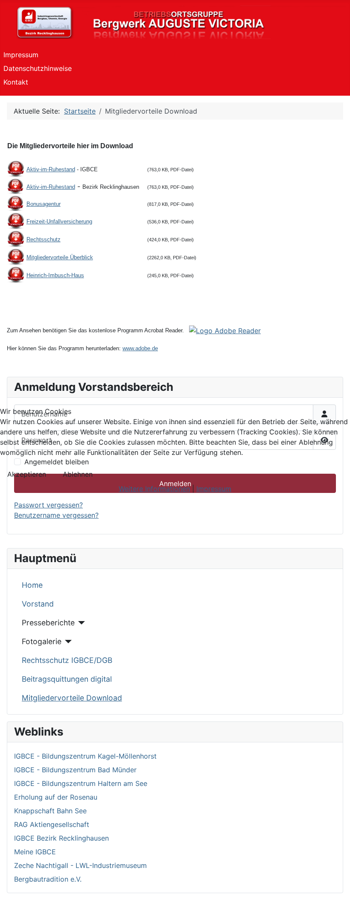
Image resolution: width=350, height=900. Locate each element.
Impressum (213, 488)
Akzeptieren (26, 474)
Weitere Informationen (154, 488)
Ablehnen (78, 474)
